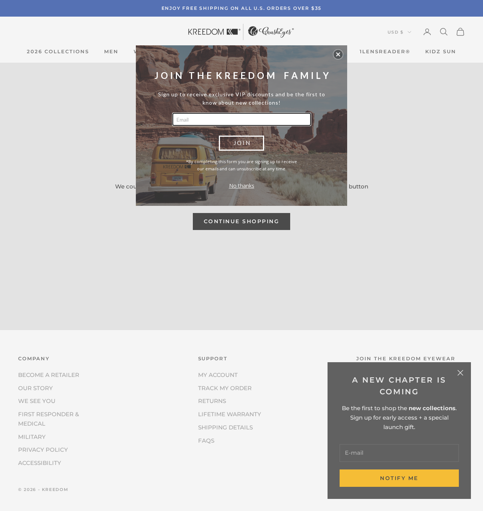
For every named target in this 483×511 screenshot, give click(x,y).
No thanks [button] (241, 185)
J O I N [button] (242, 142)
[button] (338, 54)
